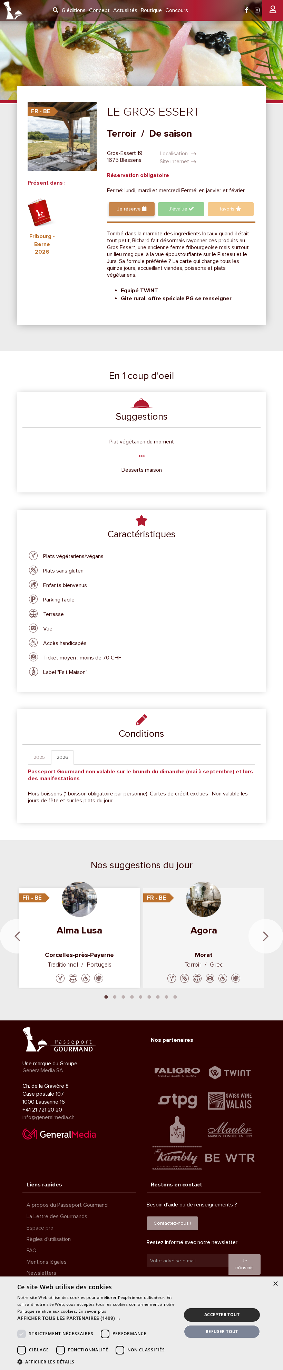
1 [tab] (106, 996)
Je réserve (129, 209)
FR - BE (40, 111)
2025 (39, 757)
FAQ (32, 1250)
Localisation (174, 153)
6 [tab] (149, 996)
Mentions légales (47, 1262)
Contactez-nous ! (172, 1223)
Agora (204, 930)
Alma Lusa (79, 930)
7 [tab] (158, 996)
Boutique (151, 10)
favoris (228, 209)
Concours (176, 10)
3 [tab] (123, 996)
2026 (62, 757)
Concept (99, 10)
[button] (97, 1318)
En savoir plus (92, 1311)
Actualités (125, 10)
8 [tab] (166, 996)
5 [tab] (140, 996)
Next (265, 936)
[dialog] (141, 1323)
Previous (17, 936)
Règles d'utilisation (49, 1239)
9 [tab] (175, 996)
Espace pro (40, 1227)
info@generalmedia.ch (48, 1117)
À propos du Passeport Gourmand (67, 1205)
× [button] (275, 1283)
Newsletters (41, 1273)
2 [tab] (114, 996)
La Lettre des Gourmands (57, 1216)
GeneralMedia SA (42, 1070)
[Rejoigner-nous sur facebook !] (247, 10)
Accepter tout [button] (222, 1315)
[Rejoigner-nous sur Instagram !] (257, 10)
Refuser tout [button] (222, 1331)
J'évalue (179, 209)
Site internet (174, 161)
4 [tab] (132, 996)
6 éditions (74, 10)
